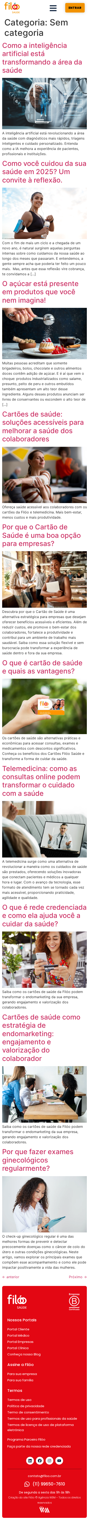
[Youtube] (59, 1461)
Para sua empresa (22, 1374)
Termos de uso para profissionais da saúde (42, 1418)
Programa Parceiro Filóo (26, 1439)
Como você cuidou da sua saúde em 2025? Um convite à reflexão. (44, 171)
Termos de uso (19, 1399)
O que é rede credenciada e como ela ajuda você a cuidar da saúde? (44, 915)
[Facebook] (40, 1461)
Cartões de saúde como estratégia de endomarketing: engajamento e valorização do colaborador (41, 1038)
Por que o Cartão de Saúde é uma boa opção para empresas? (41, 535)
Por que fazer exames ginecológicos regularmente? (37, 1159)
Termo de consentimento (28, 1412)
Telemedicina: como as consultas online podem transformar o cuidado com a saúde (41, 781)
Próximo (78, 1277)
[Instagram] (49, 1461)
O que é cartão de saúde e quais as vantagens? (42, 667)
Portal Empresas (20, 1341)
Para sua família (20, 1380)
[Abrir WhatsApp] (78, 1509)
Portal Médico (18, 1335)
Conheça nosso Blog (24, 1354)
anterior (10, 1277)
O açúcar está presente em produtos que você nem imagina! (40, 291)
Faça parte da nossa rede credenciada (39, 1446)
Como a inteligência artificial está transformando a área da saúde (42, 57)
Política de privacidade (25, 1406)
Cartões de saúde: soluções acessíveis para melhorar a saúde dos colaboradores (43, 426)
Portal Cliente (18, 1329)
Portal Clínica (18, 1348)
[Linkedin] (30, 1461)
